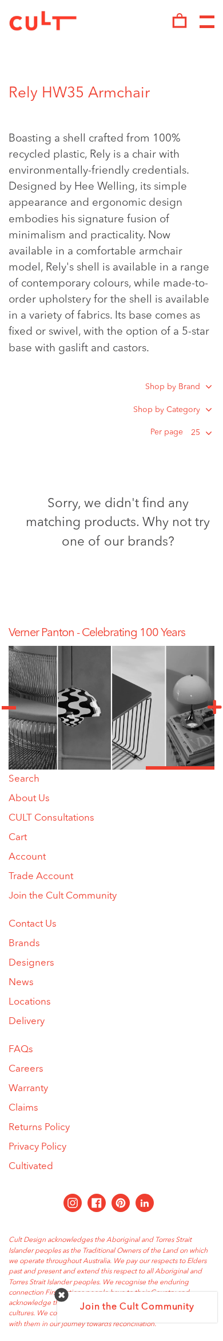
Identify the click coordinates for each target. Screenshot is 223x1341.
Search (24, 779)
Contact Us (33, 924)
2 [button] (111, 768)
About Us (29, 798)
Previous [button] (8, 707)
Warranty (28, 1088)
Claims (23, 1108)
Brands (24, 943)
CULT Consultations (51, 818)
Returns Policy (39, 1127)
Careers (26, 1069)
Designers (31, 963)
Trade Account (41, 876)
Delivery (27, 1021)
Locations (30, 1002)
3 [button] (180, 768)
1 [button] (43, 768)
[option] (111, 633)
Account (27, 857)
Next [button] (214, 707)
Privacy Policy (37, 1147)
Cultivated (31, 1166)
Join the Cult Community (63, 896)
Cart (18, 837)
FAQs (21, 1049)
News (21, 982)
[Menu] (207, 22)
